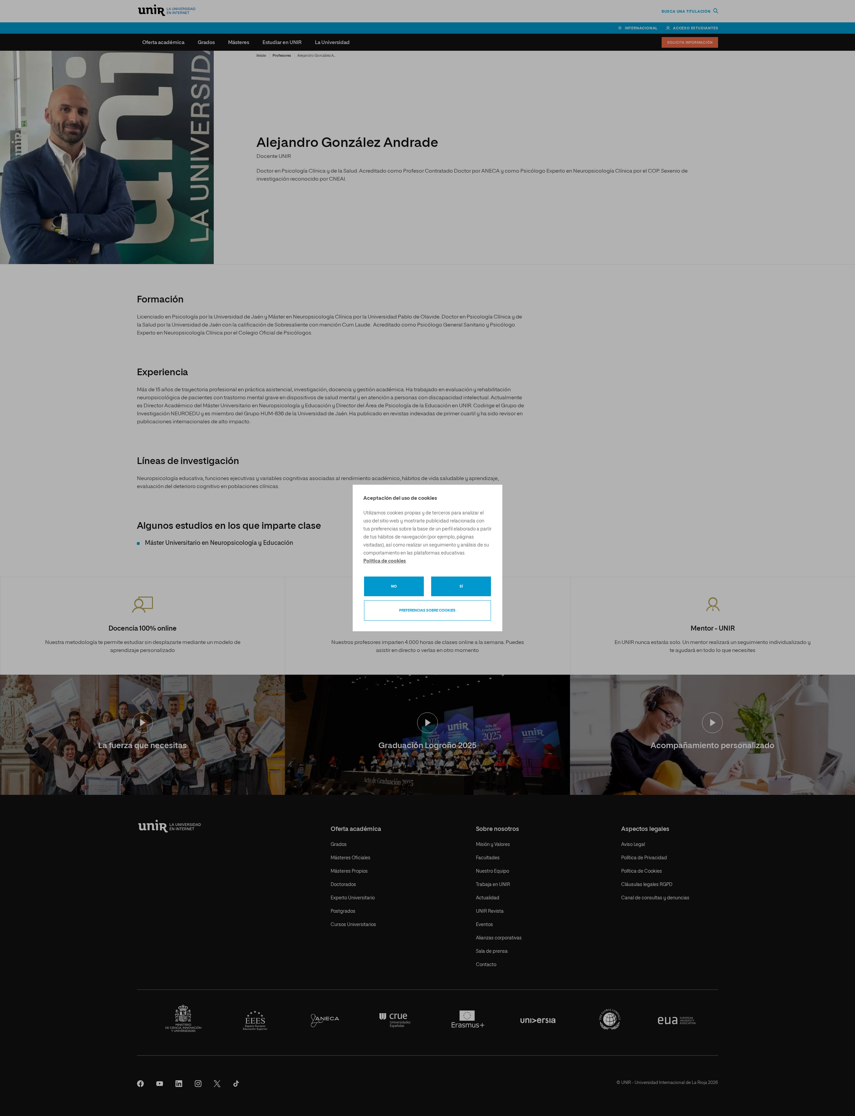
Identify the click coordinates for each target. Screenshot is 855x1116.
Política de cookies (384, 561)
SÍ (461, 586)
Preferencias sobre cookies (427, 610)
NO (394, 586)
